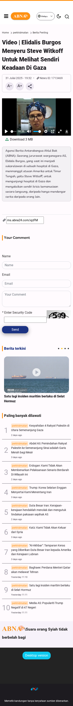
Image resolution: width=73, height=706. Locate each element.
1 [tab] (58, 348)
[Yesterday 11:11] (36, 374)
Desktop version (36, 655)
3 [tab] (65, 348)
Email (6, 275)
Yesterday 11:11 (19, 594)
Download (21, 139)
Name (6, 256)
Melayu (44, 16)
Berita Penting (40, 32)
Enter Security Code (17, 312)
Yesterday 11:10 (19, 577)
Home (5, 32)
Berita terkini (15, 349)
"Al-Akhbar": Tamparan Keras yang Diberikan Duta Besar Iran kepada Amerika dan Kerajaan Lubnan (41, 550)
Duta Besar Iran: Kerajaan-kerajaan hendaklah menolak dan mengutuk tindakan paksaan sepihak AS (38, 510)
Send (15, 330)
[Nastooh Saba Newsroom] (36, 689)
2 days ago (16, 435)
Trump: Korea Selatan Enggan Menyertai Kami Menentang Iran (39, 490)
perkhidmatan (20, 32)
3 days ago (16, 457)
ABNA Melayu (23, 16)
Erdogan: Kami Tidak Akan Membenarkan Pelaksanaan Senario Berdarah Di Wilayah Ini (40, 470)
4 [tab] (68, 348)
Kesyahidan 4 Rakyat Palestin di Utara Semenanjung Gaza (40, 428)
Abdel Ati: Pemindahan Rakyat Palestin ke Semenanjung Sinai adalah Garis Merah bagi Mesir (39, 448)
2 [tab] (61, 348)
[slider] (13, 131)
